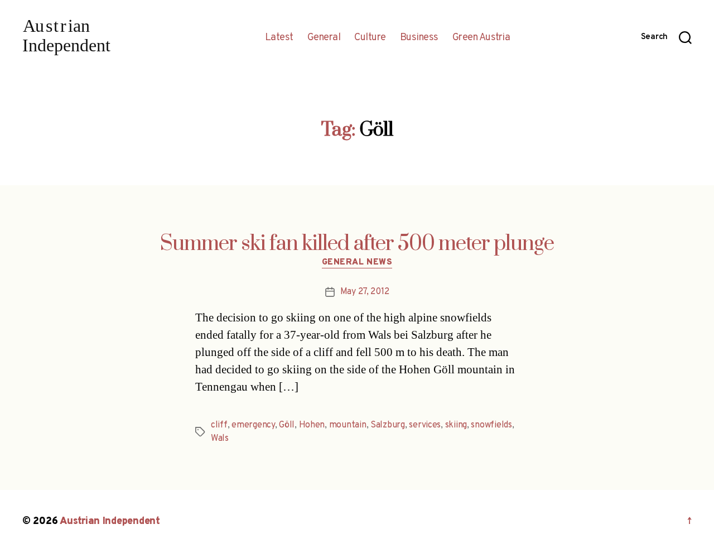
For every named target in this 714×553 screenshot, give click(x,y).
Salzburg (387, 425)
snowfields (491, 425)
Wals (220, 438)
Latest (279, 38)
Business (419, 38)
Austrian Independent (110, 521)
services (425, 425)
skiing (456, 425)
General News (357, 263)
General (324, 38)
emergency (253, 425)
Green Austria (481, 38)
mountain (347, 425)
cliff (219, 425)
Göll (287, 425)
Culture (370, 38)
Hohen (312, 425)
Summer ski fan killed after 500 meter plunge (357, 243)
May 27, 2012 (364, 291)
